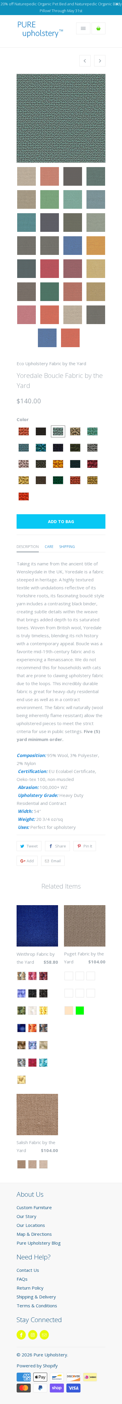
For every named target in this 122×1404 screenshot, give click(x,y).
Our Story (26, 1216)
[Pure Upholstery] (40, 33)
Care (49, 546)
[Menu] (83, 28)
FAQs (22, 1279)
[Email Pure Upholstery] (44, 1335)
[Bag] (98, 28)
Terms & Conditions (37, 1305)
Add (30, 860)
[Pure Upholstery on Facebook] (21, 1335)
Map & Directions (34, 1234)
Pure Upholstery (50, 1355)
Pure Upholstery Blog (39, 1243)
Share (60, 846)
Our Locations (31, 1225)
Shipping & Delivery (36, 1297)
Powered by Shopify (37, 1366)
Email (56, 860)
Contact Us (28, 1270)
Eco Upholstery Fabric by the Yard (51, 363)
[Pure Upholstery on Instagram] (32, 1335)
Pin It (88, 846)
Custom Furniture (34, 1207)
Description (28, 546)
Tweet (32, 846)
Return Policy (30, 1288)
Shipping (67, 546)
